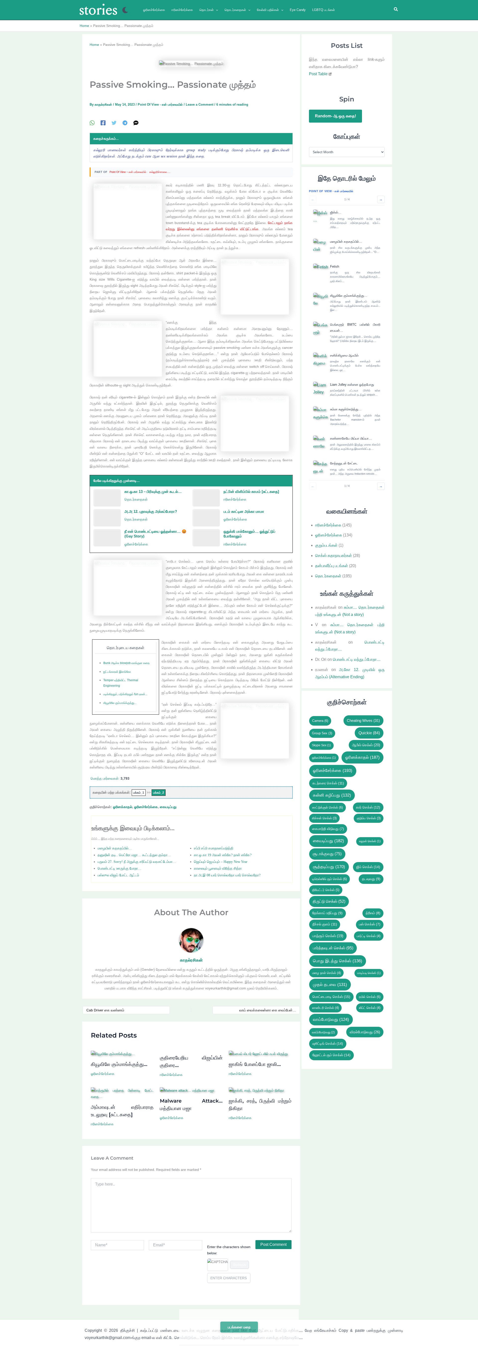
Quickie (369, 733)
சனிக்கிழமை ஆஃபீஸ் (344, 355)
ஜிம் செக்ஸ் (368, 867)
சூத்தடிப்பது (329, 866)
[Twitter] (114, 123)
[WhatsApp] (92, 123)
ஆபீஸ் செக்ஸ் (366, 745)
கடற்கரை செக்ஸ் (328, 783)
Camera (320, 721)
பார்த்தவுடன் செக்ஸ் (333, 948)
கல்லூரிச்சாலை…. (159, 171)
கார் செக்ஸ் (368, 807)
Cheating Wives (363, 720)
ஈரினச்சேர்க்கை (235, 500)
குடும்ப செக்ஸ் (369, 818)
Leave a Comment (199, 104)
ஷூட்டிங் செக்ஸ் (327, 1044)
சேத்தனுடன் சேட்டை (344, 463)
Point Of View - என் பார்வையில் (160, 104)
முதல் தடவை (330, 984)
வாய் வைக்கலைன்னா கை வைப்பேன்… (267, 1010)
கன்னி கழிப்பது (332, 795)
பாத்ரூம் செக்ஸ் (327, 936)
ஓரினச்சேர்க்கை (235, 520)
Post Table (318, 74)
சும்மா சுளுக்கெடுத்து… (345, 409)
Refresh (239, 1265)
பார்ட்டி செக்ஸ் (368, 936)
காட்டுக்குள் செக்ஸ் (327, 807)
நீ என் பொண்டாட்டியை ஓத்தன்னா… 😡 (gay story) (155, 533)
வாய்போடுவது (331, 1019)
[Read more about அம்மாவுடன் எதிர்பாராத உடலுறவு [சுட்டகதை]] (122, 1093)
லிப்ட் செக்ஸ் (369, 1008)
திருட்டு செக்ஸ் (329, 901)
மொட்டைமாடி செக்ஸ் (331, 997)
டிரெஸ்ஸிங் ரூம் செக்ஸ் (329, 879)
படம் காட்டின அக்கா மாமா (244, 511)
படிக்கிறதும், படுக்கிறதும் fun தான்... (125, 694)
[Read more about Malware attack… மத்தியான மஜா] (187, 1090)
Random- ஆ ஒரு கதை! (335, 116)
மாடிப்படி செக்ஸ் (369, 973)
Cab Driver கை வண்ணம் (105, 1010)
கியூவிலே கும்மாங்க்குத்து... (119, 703)
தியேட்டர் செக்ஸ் (325, 890)
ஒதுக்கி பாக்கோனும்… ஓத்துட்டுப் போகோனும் (249, 533)
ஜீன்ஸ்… (335, 212)
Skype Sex (321, 745)
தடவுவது (371, 879)
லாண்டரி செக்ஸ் (325, 1008)
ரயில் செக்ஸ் (369, 997)
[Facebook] (103, 123)
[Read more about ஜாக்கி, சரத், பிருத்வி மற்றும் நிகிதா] (256, 1090)
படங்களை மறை (239, 1327)
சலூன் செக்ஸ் (370, 841)
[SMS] (135, 123)
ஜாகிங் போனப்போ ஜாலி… (255, 1064)
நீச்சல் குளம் (324, 924)
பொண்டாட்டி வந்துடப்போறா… (357, 659)
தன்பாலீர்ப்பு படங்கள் (331, 566)
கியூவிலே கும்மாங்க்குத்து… (119, 1064)
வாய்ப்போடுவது (323, 1032)
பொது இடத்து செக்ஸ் (337, 961)
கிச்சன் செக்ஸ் (324, 818)
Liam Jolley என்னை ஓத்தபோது (352, 384)
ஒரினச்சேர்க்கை (324, 757)
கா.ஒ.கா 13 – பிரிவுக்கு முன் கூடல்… (153, 491)
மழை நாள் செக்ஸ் (326, 973)
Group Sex (322, 733)
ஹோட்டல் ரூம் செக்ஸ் (331, 1055)
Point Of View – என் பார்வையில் (128, 171)
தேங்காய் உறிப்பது (327, 913)
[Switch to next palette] (125, 10)
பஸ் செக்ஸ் (369, 924)
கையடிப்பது (168, 807)
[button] (216, 10)
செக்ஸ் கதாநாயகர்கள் (333, 555)
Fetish (334, 266)
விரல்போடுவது (365, 1032)
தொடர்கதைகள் (136, 500)
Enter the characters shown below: (228, 1250)
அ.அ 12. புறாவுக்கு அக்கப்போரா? (150, 511)
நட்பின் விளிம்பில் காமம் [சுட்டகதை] (251, 491)
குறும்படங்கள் (326, 545)
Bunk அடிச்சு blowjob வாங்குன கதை (126, 663)
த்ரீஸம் (373, 913)
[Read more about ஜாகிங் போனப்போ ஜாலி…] (258, 1053)
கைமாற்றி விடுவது (328, 829)
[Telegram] (124, 123)
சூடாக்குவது (327, 854)
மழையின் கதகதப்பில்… (346, 241)
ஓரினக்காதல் (122, 807)
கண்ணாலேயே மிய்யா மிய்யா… (351, 438)
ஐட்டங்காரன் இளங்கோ (117, 672)
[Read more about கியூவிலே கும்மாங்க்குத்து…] (113, 1053)
